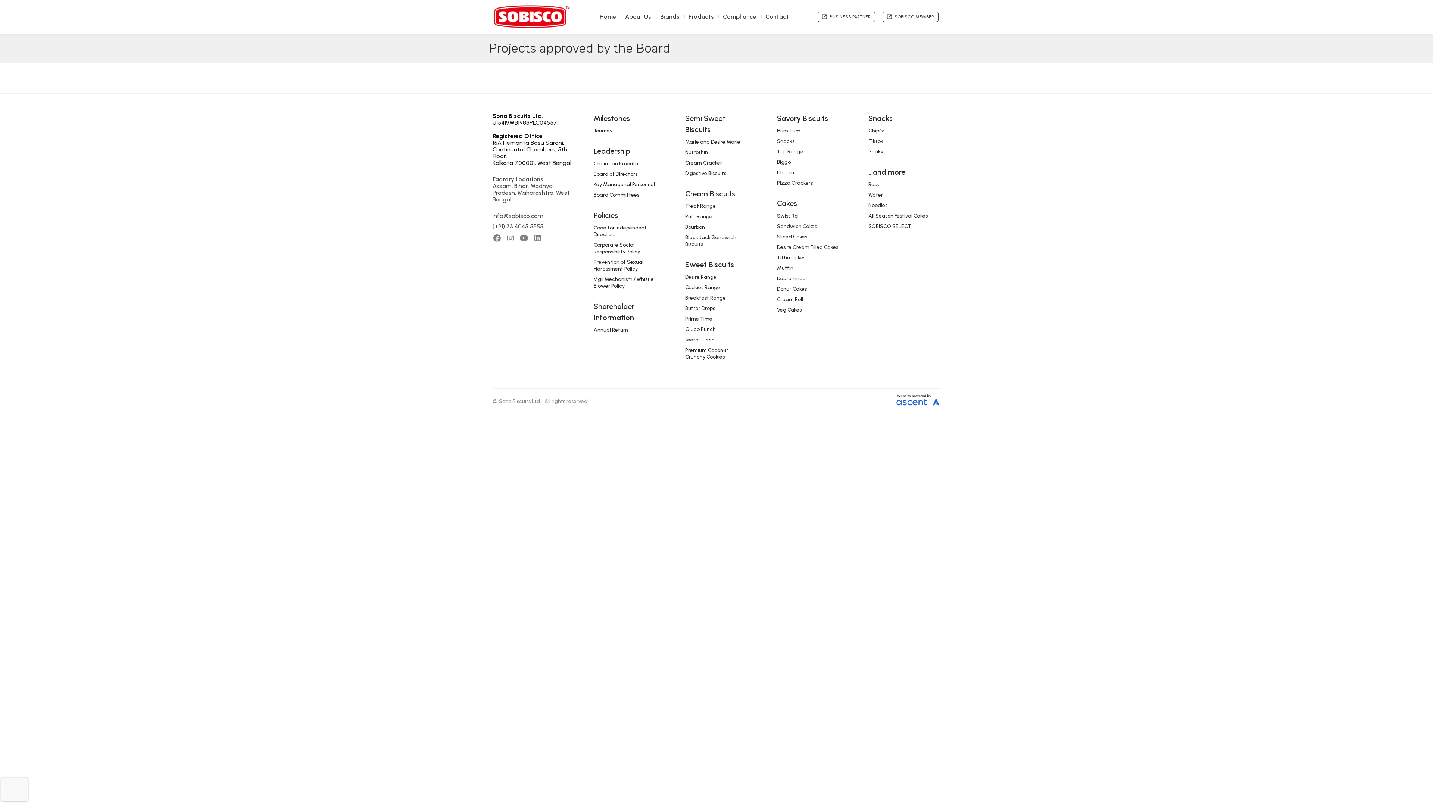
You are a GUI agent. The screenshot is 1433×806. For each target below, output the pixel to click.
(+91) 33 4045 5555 (518, 226)
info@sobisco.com (518, 215)
